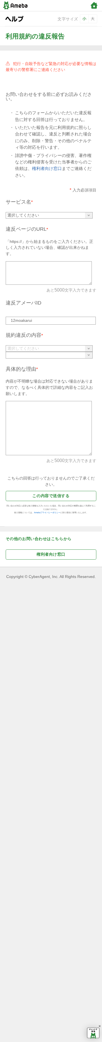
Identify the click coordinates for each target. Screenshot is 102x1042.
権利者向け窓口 (47, 168)
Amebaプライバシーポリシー (47, 513)
